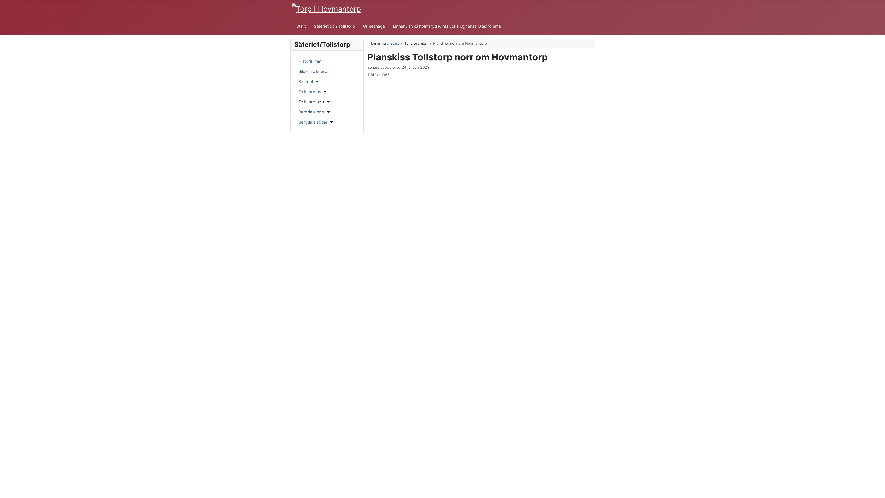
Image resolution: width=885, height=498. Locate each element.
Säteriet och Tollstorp (334, 26)
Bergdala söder (313, 122)
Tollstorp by (309, 91)
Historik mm (309, 61)
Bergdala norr (311, 112)
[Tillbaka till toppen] (879, 492)
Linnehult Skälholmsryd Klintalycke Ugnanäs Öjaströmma (447, 26)
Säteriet (305, 81)
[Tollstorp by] (324, 92)
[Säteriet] (316, 82)
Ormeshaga (374, 26)
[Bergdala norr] (327, 112)
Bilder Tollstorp (312, 71)
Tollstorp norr (311, 101)
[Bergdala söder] (330, 122)
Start (301, 26)
